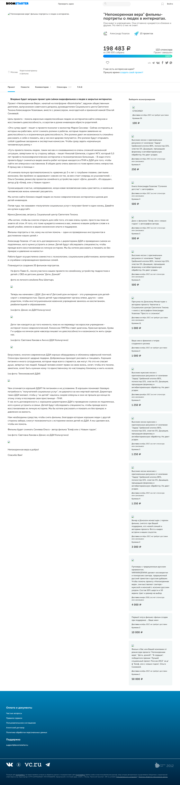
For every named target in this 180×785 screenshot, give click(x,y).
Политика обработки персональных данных (26, 732)
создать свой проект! (131, 72)
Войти (170, 4)
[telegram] (47, 765)
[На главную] (17, 4)
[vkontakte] (9, 765)
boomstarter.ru (20, 774)
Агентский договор (15, 728)
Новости (25, 87)
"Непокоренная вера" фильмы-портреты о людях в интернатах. (134, 16)
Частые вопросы (14, 713)
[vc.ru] (33, 765)
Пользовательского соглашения (126, 777)
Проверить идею (66, 4)
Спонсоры (64, 87)
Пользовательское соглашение (21, 723)
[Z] (19, 765)
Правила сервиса (14, 718)
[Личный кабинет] (162, 4)
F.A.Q (79, 87)
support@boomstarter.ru (17, 745)
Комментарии (43, 87)
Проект (11, 87)
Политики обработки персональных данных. (153, 777)
